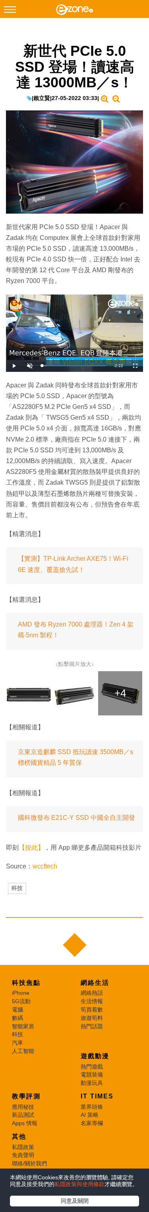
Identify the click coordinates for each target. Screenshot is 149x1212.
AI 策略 (90, 1115)
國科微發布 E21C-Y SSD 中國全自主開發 (76, 817)
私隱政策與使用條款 (79, 1184)
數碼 (17, 1018)
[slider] (74, 365)
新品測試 (23, 1115)
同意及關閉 (75, 1201)
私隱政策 (23, 1147)
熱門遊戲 (92, 1066)
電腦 (17, 1009)
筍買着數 (92, 1009)
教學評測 (26, 1096)
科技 (17, 888)
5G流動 (21, 1001)
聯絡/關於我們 (29, 1163)
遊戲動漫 (95, 1056)
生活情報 (92, 1001)
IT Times (97, 1096)
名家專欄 (92, 1123)
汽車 (17, 1042)
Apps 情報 (24, 1123)
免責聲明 (23, 1155)
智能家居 (23, 1026)
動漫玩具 (92, 1083)
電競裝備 (92, 1074)
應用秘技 (23, 1107)
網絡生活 (95, 982)
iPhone (20, 993)
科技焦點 (26, 982)
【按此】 (31, 847)
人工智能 (23, 1051)
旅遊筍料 (92, 1018)
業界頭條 (92, 1107)
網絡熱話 (92, 993)
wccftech (45, 866)
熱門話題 (92, 1026)
